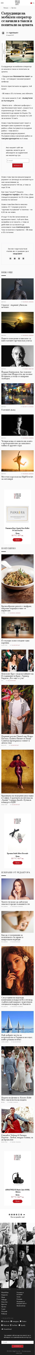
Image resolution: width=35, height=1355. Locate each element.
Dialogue (4, 1300)
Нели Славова (13, 1102)
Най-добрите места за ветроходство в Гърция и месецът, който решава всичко (16, 1037)
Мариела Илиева (28, 302)
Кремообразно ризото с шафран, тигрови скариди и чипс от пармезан (16, 608)
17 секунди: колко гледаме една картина (15, 642)
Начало (6, 8)
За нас (19, 1297)
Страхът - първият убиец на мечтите (14, 306)
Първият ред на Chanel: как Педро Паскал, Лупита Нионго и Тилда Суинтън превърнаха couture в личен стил (17, 739)
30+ (2, 680)
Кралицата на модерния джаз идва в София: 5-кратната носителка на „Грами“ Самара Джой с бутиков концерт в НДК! (17, 799)
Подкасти (4, 1295)
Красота (3, 745)
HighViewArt (13, 33)
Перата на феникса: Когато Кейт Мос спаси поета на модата (16, 1099)
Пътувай (4, 1311)
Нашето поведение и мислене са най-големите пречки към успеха (16, 339)
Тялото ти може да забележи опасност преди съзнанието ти (15, 903)
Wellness (4, 906)
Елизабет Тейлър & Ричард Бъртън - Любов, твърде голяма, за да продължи (17, 1137)
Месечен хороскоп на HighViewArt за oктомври (17, 478)
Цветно (13, 8)
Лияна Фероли (29, 369)
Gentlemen (4, 1042)
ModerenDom (21, 1306)
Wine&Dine (5, 1292)
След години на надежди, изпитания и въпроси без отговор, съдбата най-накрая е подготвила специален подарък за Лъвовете (17, 1000)
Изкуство (4, 645)
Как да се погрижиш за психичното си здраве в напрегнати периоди (12, 937)
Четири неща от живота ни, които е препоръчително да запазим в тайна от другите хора (16, 443)
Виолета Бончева (28, 406)
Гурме (3, 613)
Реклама (19, 1299)
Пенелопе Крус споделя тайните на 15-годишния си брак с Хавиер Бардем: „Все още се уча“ (17, 676)
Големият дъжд (8, 410)
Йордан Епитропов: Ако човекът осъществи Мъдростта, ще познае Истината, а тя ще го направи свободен (16, 375)
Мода (3, 1102)
